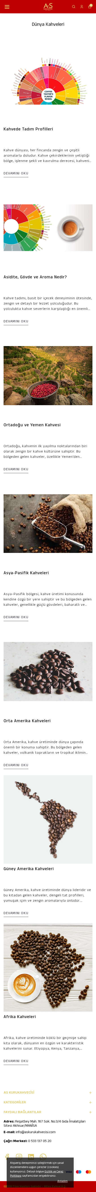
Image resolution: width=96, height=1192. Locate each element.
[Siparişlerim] (81, 6)
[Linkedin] (31, 1157)
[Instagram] (19, 1157)
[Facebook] (7, 1157)
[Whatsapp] (43, 1157)
